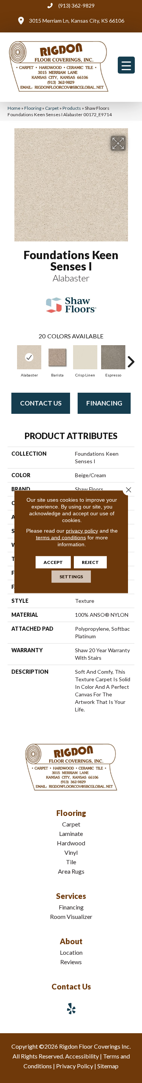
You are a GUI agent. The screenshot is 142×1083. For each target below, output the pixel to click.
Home (14, 108)
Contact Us (41, 403)
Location (71, 952)
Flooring (32, 108)
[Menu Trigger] (126, 65)
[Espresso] (113, 357)
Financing (104, 403)
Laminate (71, 833)
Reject (90, 562)
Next (130, 358)
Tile (71, 861)
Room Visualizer (71, 916)
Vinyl (71, 852)
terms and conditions (61, 537)
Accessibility (82, 1056)
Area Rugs (71, 871)
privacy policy (82, 530)
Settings (71, 576)
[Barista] (57, 357)
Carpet (52, 108)
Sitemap (108, 1065)
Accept (53, 562)
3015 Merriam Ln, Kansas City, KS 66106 (76, 20)
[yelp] (71, 1008)
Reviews (71, 961)
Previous (11, 358)
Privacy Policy (74, 1065)
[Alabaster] (29, 357)
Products (71, 108)
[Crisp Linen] (85, 357)
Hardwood (71, 842)
